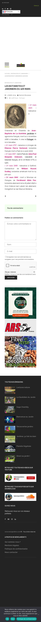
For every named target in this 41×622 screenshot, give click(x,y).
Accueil (7, 73)
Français (9, 12)
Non (12, 619)
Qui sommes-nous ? (13, 542)
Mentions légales (12, 545)
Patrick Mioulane (25, 95)
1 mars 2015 (11, 95)
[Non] (38, 614)
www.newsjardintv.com (12, 532)
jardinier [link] (30, 134)
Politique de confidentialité (16, 549)
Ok (7, 619)
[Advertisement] (20, 38)
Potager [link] (30, 139)
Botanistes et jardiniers (19, 73)
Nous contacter (11, 552)
